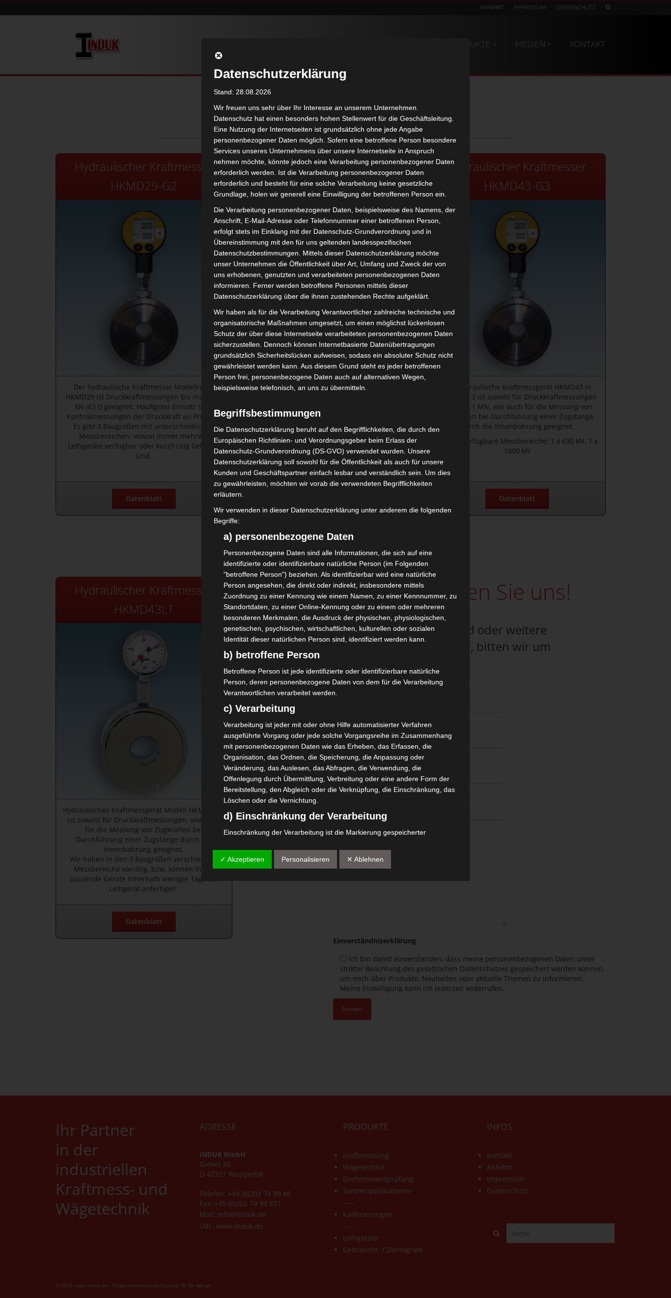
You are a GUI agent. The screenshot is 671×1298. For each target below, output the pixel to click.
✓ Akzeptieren (242, 859)
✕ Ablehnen (365, 859)
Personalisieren (305, 859)
